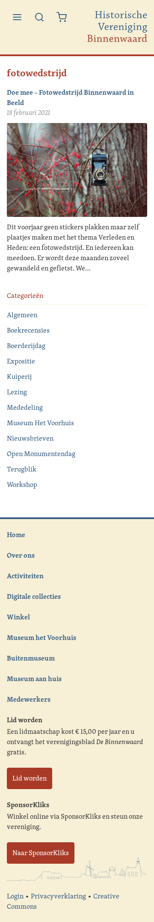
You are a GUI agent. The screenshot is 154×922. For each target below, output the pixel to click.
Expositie (21, 361)
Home (16, 534)
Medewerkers (28, 699)
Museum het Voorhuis (41, 637)
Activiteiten (25, 576)
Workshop (22, 485)
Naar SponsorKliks (40, 853)
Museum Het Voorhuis (40, 423)
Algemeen (22, 315)
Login (15, 896)
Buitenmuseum (31, 658)
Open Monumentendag (41, 454)
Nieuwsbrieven (30, 438)
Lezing (17, 392)
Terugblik (21, 469)
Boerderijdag (26, 346)
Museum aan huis (34, 678)
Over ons (21, 555)
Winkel (18, 617)
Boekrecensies (28, 330)
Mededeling (25, 407)
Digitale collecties (34, 596)
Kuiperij (19, 376)
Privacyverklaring (58, 896)
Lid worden (29, 778)
